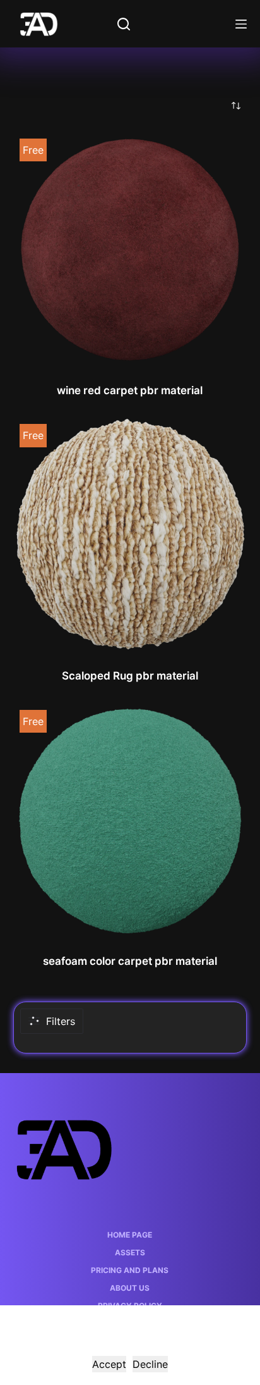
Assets (130, 1252)
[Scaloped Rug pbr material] (130, 535)
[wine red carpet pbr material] (130, 249)
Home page (129, 1234)
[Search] (123, 24)
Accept (109, 1364)
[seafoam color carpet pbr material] (130, 821)
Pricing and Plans (129, 1270)
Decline (150, 1364)
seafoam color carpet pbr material (130, 961)
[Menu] (241, 24)
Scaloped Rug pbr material (130, 675)
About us (130, 1288)
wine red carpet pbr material (130, 390)
